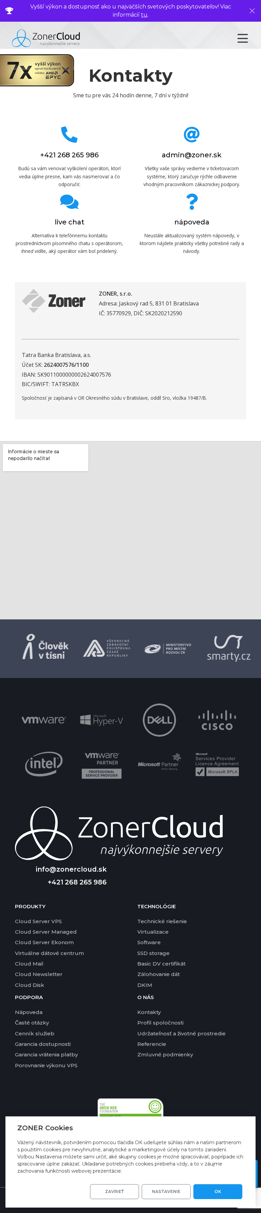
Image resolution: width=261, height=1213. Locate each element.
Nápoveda (28, 1012)
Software (149, 942)
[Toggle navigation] (248, 38)
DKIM (144, 985)
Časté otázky (32, 1022)
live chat (69, 222)
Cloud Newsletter (39, 974)
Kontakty (149, 1012)
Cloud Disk (29, 985)
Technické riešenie (162, 921)
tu (144, 15)
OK (217, 1191)
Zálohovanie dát (158, 974)
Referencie (151, 1044)
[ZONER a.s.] (53, 310)
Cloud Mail (29, 963)
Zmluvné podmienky (165, 1054)
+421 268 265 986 (69, 155)
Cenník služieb (34, 1033)
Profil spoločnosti (160, 1022)
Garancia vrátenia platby (46, 1054)
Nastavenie (166, 1191)
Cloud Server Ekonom (44, 942)
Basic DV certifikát (161, 963)
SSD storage (153, 953)
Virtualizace (153, 932)
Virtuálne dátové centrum (49, 953)
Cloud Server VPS (38, 921)
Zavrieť (114, 1191)
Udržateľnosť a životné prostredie (181, 1033)
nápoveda (191, 222)
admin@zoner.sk (192, 155)
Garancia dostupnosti (43, 1044)
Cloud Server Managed (46, 932)
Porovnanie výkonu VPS (46, 1065)
